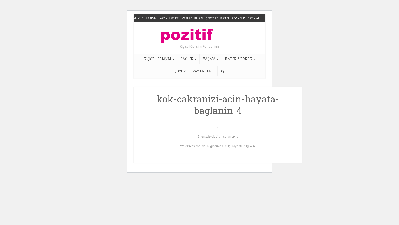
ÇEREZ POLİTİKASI (217, 18)
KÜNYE (138, 18)
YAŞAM (209, 58)
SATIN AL (254, 18)
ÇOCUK (180, 71)
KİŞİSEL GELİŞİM (157, 58)
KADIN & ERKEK (238, 58)
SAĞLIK (186, 58)
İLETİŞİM (151, 18)
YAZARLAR (201, 71)
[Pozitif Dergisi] (187, 34)
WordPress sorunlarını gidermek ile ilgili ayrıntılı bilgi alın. (218, 146)
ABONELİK (238, 18)
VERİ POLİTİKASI (192, 18)
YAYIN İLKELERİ (169, 18)
